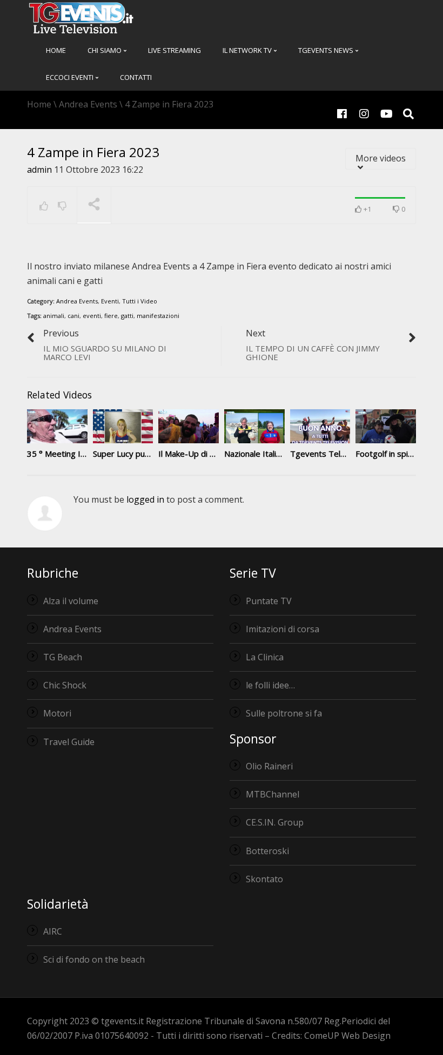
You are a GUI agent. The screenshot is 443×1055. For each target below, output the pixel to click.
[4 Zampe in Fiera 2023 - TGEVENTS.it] (81, 17)
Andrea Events (77, 301)
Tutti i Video (139, 301)
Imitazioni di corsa (282, 629)
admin (39, 169)
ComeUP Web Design (347, 1036)
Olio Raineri (269, 766)
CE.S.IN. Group (275, 822)
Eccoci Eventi (70, 77)
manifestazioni (158, 316)
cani (73, 316)
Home (56, 50)
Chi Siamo (105, 50)
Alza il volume (70, 601)
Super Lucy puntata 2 (132, 453)
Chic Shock (64, 685)
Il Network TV (248, 50)
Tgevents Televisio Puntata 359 (350, 453)
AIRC (52, 931)
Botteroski (267, 851)
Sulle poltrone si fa (284, 713)
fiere (111, 316)
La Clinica (265, 657)
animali (53, 316)
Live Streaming (174, 50)
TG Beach (62, 657)
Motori (57, 713)
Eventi (110, 301)
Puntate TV (269, 601)
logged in (145, 499)
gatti (127, 316)
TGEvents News (326, 50)
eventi (92, 316)
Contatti (136, 77)
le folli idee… (270, 685)
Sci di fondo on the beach (94, 959)
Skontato (264, 879)
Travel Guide (69, 742)
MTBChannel (272, 794)
